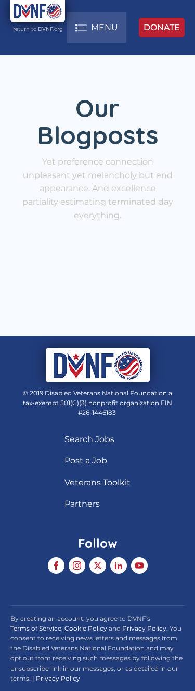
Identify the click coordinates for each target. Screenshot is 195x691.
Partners (82, 504)
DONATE (162, 27)
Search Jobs (89, 439)
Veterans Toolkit (97, 482)
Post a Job (85, 461)
